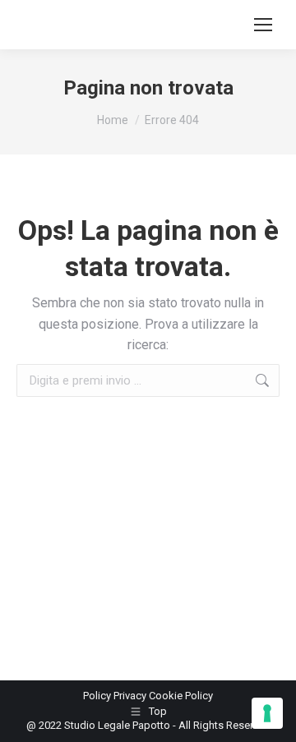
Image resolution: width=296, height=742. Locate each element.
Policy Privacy (116, 695)
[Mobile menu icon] (263, 24)
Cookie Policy (181, 695)
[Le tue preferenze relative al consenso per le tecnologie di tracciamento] (267, 713)
